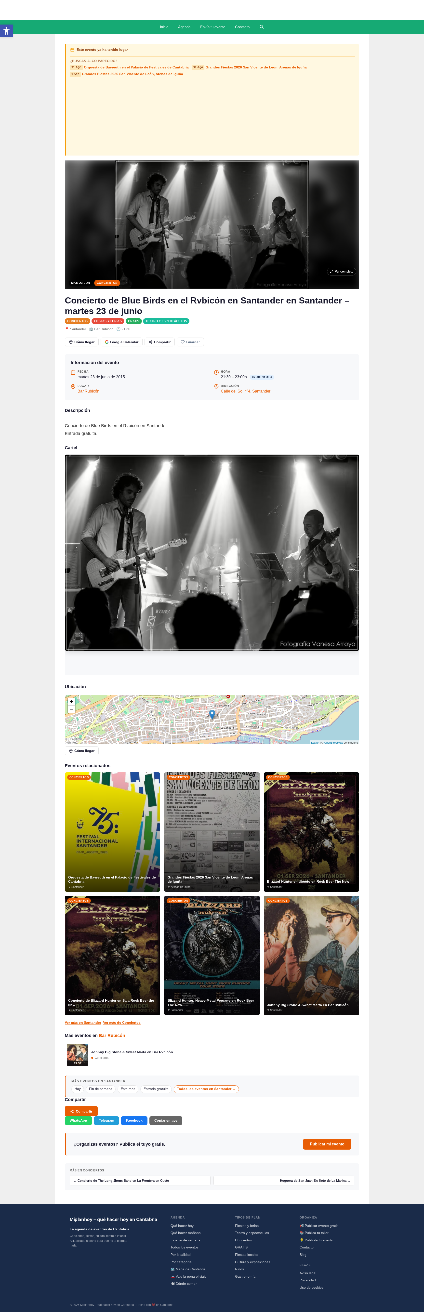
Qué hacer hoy (182, 1226)
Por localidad (181, 1255)
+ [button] (71, 702)
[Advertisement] (212, 115)
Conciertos (107, 283)
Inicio (164, 27)
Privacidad (308, 1280)
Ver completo (344, 271)
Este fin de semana (185, 1240)
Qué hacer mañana (186, 1233)
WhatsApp (78, 1120)
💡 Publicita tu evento (316, 1240)
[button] (6, 31)
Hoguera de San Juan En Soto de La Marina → (315, 1180)
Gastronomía (245, 1276)
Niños (239, 1269)
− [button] (71, 709)
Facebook (134, 1120)
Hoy (78, 1089)
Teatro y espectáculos (166, 321)
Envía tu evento (212, 27)
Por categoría (181, 1262)
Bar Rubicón (103, 329)
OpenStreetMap (333, 742)
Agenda (184, 27)
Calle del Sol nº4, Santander (245, 391)
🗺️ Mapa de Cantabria (188, 1269)
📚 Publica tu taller (314, 1233)
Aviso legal (308, 1273)
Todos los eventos (185, 1247)
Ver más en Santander (83, 1022)
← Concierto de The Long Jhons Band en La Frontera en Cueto (121, 1180)
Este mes (128, 1089)
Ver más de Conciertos (122, 1022)
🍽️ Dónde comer (184, 1284)
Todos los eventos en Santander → (206, 1089)
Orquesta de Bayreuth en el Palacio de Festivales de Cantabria (130, 67)
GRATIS (133, 321)
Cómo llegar (84, 342)
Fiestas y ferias (108, 321)
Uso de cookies (311, 1287)
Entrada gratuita (156, 1089)
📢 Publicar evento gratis (319, 1226)
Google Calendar (124, 342)
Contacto (242, 27)
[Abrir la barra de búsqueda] (261, 27)
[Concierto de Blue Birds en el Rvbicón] (212, 565)
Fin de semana (100, 1089)
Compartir (162, 342)
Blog (303, 1255)
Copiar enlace (165, 1120)
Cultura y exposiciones (252, 1262)
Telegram (106, 1120)
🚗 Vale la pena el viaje (189, 1276)
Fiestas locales (246, 1255)
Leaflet (315, 742)
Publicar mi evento (327, 1144)
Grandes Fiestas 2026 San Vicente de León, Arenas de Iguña (250, 67)
